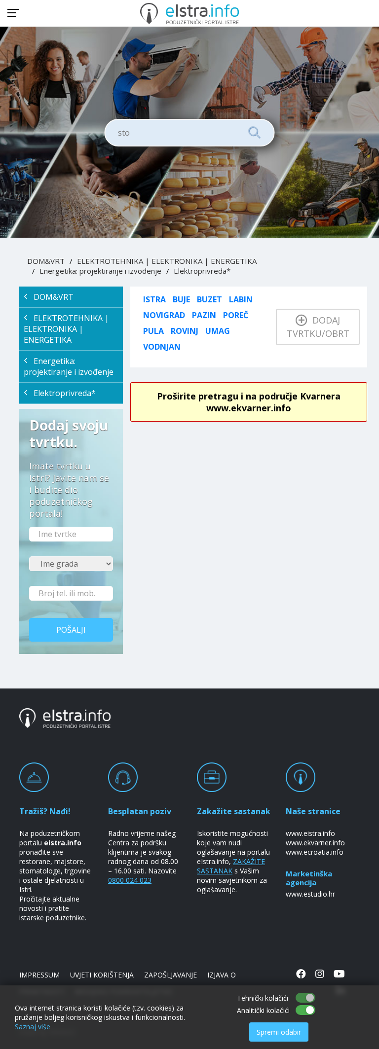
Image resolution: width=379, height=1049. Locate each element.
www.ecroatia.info (314, 852)
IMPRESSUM (39, 974)
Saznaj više (32, 1026)
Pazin (204, 315)
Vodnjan (162, 346)
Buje (181, 299)
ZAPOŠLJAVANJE (170, 974)
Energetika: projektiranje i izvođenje (100, 271)
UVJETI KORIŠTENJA (102, 974)
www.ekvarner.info (315, 842)
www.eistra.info (310, 833)
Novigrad (164, 315)
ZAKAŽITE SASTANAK (231, 866)
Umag (217, 331)
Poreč (235, 315)
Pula (153, 331)
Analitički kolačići (263, 1010)
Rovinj (184, 331)
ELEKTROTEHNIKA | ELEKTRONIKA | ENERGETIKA (167, 261)
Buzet (209, 299)
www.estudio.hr (310, 894)
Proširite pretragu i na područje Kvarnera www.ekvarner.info (249, 402)
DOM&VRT (46, 261)
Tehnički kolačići (262, 998)
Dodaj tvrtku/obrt (318, 326)
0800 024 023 (130, 880)
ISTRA (154, 299)
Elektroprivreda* (202, 271)
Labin (241, 299)
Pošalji (71, 629)
